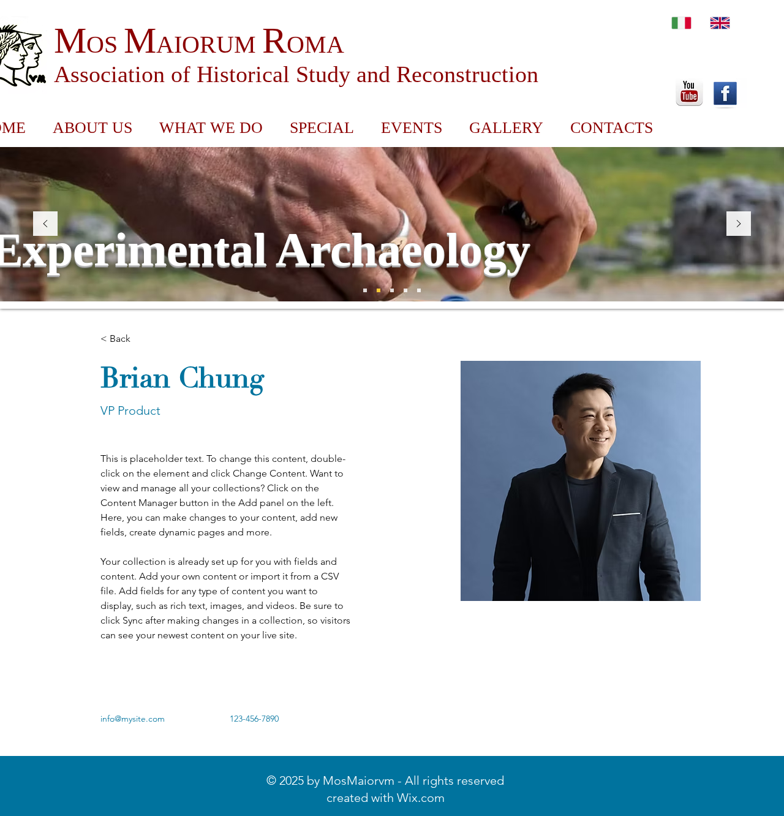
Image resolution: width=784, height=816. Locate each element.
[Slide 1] (378, 290)
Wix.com (421, 797)
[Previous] (45, 224)
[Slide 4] (405, 290)
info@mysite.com (132, 718)
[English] (720, 22)
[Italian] (681, 22)
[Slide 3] (365, 290)
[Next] (738, 224)
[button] (322, 128)
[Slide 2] (392, 290)
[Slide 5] (419, 290)
